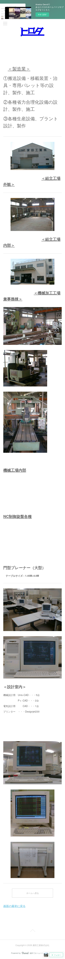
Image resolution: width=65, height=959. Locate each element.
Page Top (32, 931)
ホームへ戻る (32, 893)
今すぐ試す (42, 14)
